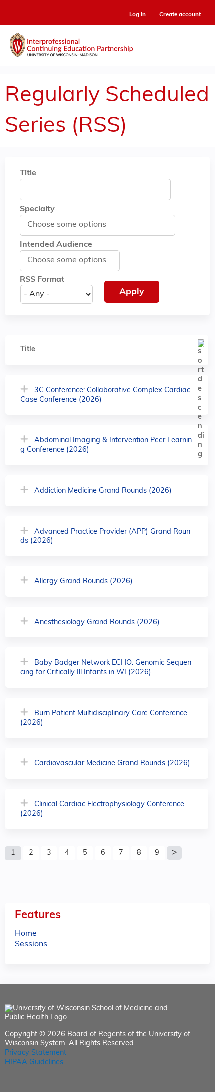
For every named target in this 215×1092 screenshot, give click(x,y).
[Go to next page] (174, 853)
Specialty (37, 209)
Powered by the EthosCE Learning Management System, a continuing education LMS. (174, 1085)
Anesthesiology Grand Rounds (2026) (97, 622)
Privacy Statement (35, 1053)
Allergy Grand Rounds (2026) (83, 581)
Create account (180, 15)
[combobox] (73, 224)
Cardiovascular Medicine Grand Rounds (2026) (112, 763)
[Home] (107, 43)
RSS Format (42, 280)
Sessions (31, 944)
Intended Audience (56, 245)
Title (28, 173)
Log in (138, 15)
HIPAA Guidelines (34, 1062)
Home (26, 934)
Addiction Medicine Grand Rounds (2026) (103, 491)
